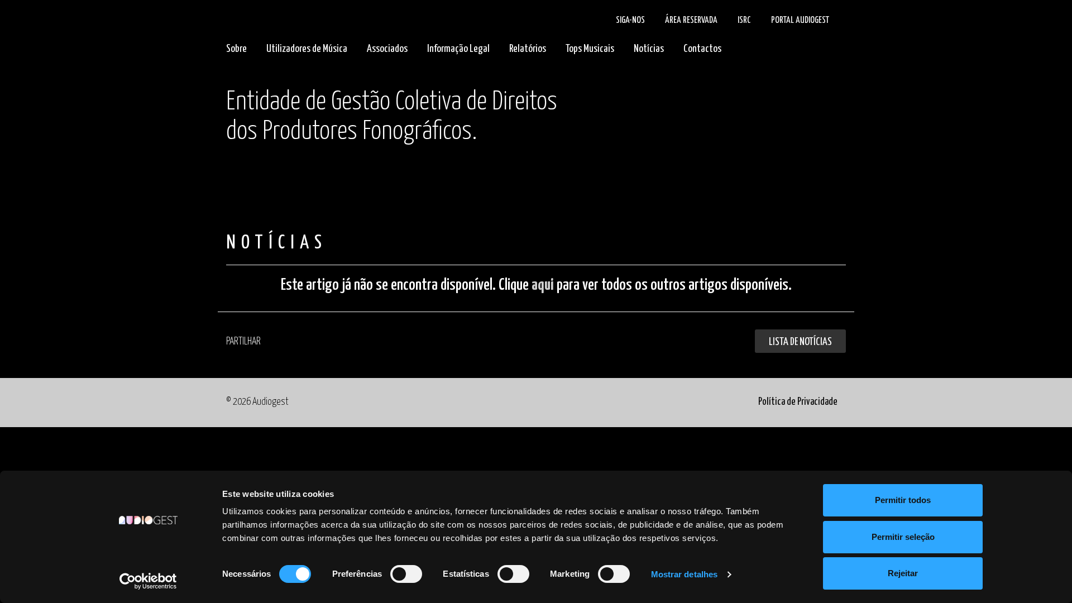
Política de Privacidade (798, 402)
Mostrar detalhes (684, 574)
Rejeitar (903, 573)
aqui (543, 285)
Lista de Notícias (800, 342)
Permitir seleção (903, 537)
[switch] (406, 574)
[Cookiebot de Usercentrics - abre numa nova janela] (148, 581)
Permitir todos (903, 500)
